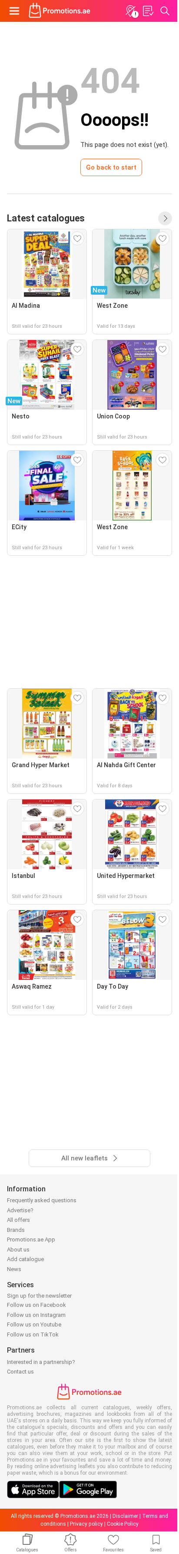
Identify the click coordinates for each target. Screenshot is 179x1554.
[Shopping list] (148, 11)
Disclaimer (125, 1516)
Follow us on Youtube (34, 1324)
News (14, 1269)
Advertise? (20, 1210)
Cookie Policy (123, 1524)
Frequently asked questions (41, 1200)
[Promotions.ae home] (60, 11)
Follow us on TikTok (33, 1334)
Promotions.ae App (31, 1239)
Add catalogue (25, 1259)
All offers (18, 1220)
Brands (16, 1230)
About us (18, 1249)
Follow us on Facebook (36, 1305)
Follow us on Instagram (36, 1315)
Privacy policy (86, 1524)
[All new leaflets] (165, 218)
